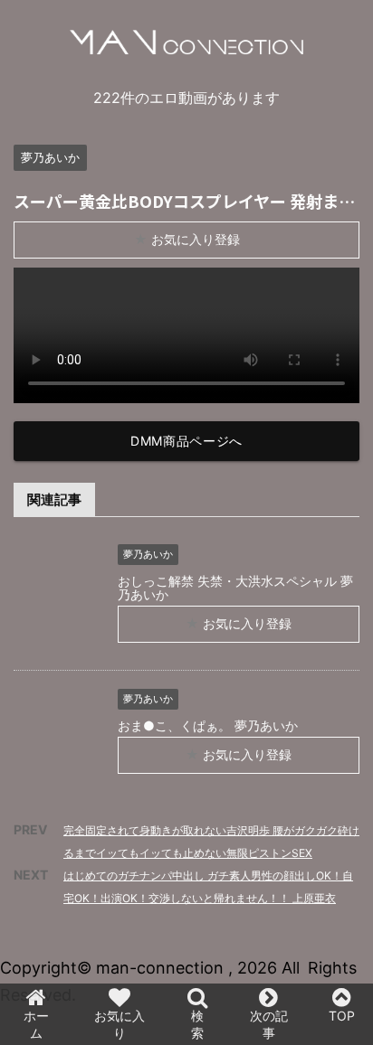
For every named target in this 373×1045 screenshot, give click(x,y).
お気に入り (119, 1024)
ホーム (36, 1024)
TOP (342, 1015)
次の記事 (269, 1024)
